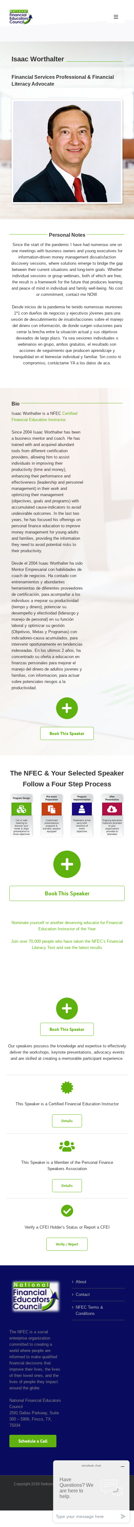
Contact (83, 1294)
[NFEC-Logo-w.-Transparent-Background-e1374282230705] (21, 11)
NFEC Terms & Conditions (89, 1310)
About (81, 1281)
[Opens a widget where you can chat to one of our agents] (91, 1491)
